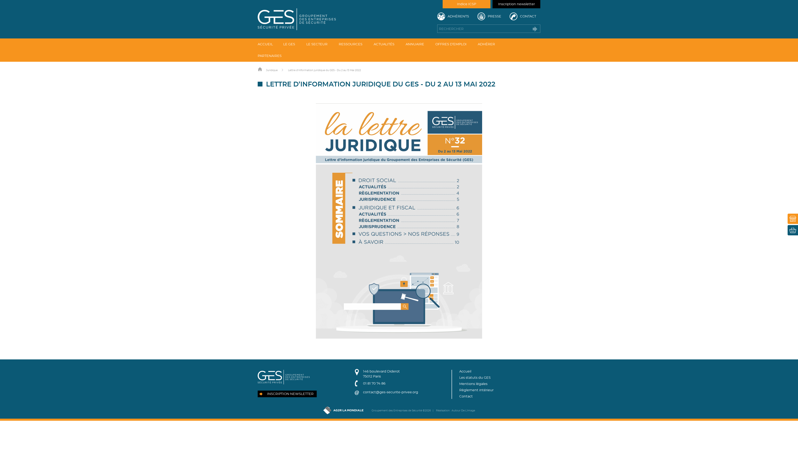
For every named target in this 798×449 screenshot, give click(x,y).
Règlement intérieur (476, 390)
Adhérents (458, 16)
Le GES (289, 44)
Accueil (265, 44)
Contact (528, 16)
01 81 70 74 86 (374, 383)
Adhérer (486, 44)
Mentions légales (473, 384)
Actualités (384, 44)
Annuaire (415, 44)
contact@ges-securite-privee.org (390, 392)
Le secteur (317, 44)
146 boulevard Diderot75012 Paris (381, 374)
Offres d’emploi (451, 44)
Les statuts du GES (475, 377)
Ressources (350, 44)
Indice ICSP (466, 4)
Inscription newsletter (516, 4)
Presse (494, 16)
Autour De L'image (463, 410)
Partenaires (270, 56)
